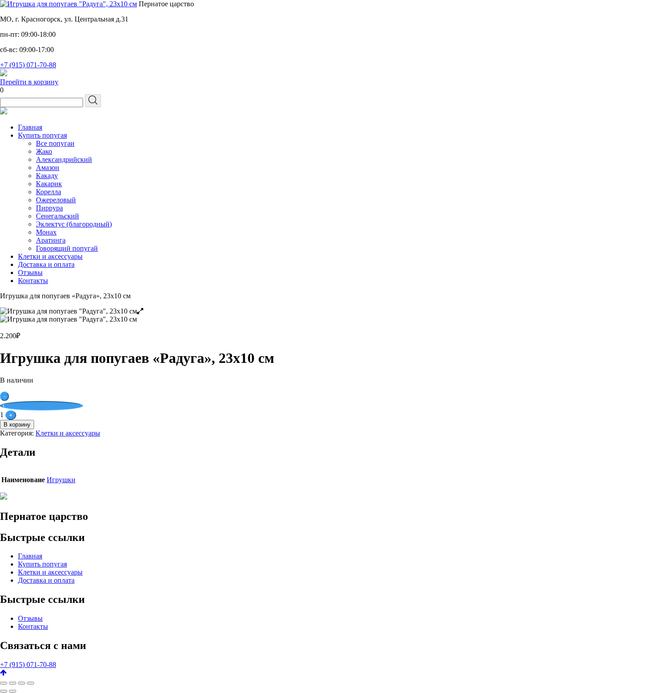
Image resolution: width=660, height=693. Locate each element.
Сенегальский (57, 216)
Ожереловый (56, 200)
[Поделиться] (12, 683)
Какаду (47, 175)
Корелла (48, 192)
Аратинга (51, 240)
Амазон (47, 167)
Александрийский (64, 159)
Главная (30, 127)
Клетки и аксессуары (50, 256)
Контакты (33, 280)
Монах (46, 232)
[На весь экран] (21, 683)
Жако (44, 151)
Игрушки (61, 480)
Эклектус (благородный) (74, 224)
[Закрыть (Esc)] (3, 683)
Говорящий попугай (67, 248)
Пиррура (49, 208)
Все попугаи (55, 143)
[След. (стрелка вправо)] (12, 691)
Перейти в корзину (29, 82)
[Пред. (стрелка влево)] (3, 691)
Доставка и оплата (46, 264)
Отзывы (30, 272)
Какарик (49, 183)
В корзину (17, 424)
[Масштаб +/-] (30, 683)
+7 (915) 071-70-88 (28, 65)
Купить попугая (42, 135)
